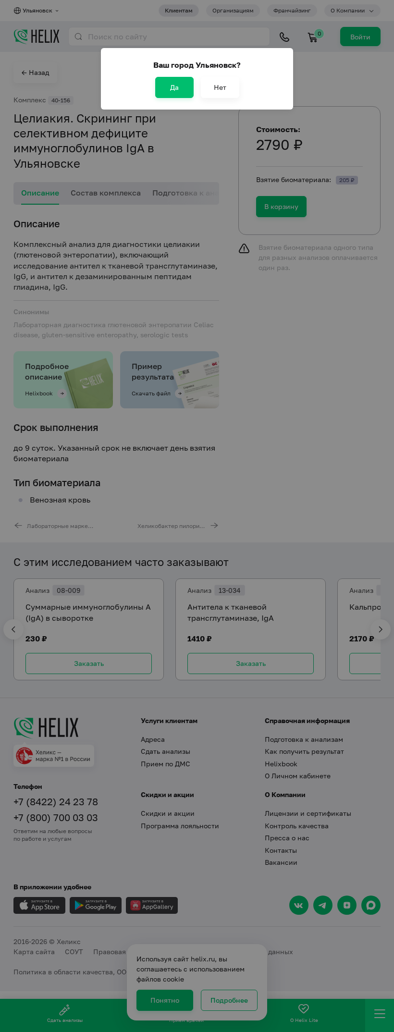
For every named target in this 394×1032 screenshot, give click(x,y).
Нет (220, 87)
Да (174, 87)
